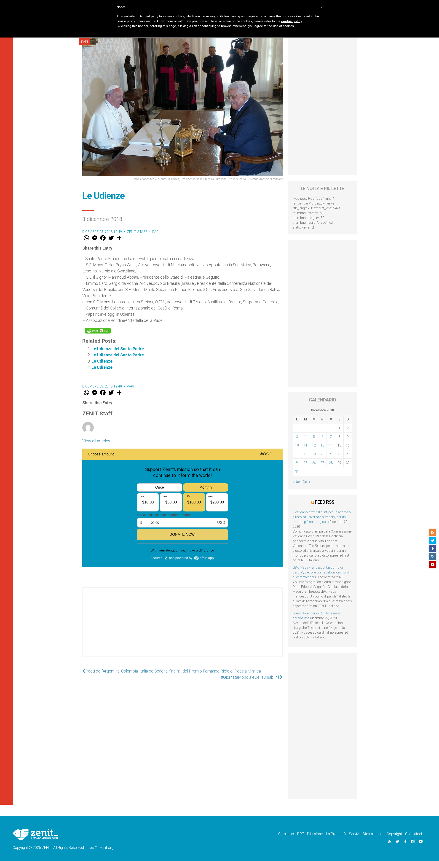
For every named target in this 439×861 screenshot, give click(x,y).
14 (331, 445)
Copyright (394, 834)
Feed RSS (324, 502)
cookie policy (291, 21)
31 (297, 471)
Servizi (354, 834)
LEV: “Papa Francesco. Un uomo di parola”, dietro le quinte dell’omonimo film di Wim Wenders (322, 572)
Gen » (307, 482)
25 (305, 463)
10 (297, 445)
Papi (84, 42)
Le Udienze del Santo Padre (117, 348)
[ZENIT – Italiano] (35, 834)
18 (305, 454)
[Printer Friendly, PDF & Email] (98, 331)
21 (331, 454)
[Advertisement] (182, 627)
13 (322, 445)
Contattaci (413, 834)
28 (331, 463)
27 (322, 463)
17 (297, 454)
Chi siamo (286, 834)
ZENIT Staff (137, 232)
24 (297, 463)
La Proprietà (336, 834)
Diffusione (315, 834)
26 (314, 463)
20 (322, 454)
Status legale (373, 834)
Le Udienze (101, 361)
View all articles (96, 441)
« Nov (297, 482)
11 (305, 445)
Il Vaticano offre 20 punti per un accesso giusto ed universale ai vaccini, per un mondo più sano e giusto (322, 517)
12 (314, 445)
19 (314, 454)
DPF (300, 834)
